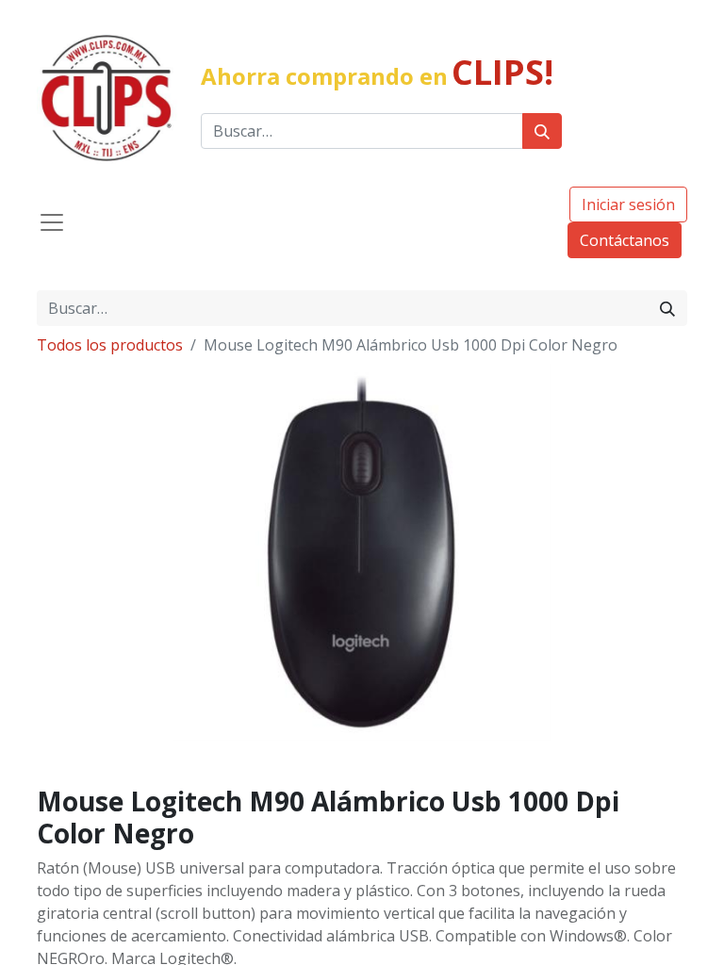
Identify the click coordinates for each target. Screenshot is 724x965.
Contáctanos (624, 240)
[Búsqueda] (542, 131)
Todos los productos (110, 345)
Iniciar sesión (628, 204)
